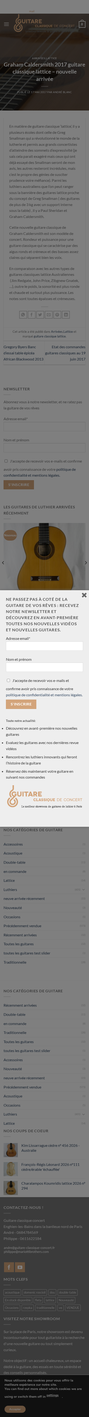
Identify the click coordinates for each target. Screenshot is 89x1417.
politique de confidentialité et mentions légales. (44, 695)
